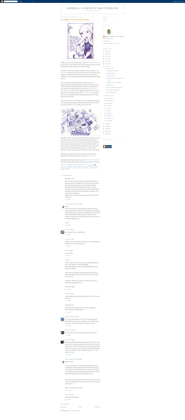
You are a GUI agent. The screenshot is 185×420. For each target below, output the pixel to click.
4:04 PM (67, 225)
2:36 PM (67, 246)
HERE (79, 65)
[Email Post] (94, 164)
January (109, 120)
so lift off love (110, 85)
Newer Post (63, 407)
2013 (106, 61)
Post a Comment (65, 404)
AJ (66, 166)
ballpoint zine (90, 166)
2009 (106, 126)
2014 (106, 59)
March (108, 115)
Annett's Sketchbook (70, 316)
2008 (106, 129)
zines (90, 167)
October (109, 98)
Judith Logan (68, 339)
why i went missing (111, 92)
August (109, 103)
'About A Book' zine (87, 93)
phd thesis (67, 250)
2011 (106, 66)
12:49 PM (68, 355)
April (108, 113)
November (109, 95)
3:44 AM (68, 289)
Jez (66, 260)
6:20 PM (67, 400)
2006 (106, 134)
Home (80, 407)
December (109, 68)
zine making (84, 167)
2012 (106, 64)
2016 (106, 54)
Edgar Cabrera (68, 330)
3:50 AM (68, 312)
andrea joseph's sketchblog (92, 8)
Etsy (96, 166)
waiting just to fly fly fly (112, 70)
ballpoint (81, 166)
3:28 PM (67, 199)
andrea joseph (72, 166)
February (109, 118)
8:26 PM (67, 325)
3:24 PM (67, 335)
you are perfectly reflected (113, 90)
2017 (106, 51)
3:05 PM (67, 255)
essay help (67, 394)
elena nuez (68, 229)
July (108, 105)
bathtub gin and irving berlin (113, 82)
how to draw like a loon (68, 167)
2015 (106, 56)
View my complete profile (111, 43)
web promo (68, 239)
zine (78, 167)
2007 (106, 131)
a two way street (110, 75)
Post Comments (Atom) (74, 410)
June (108, 108)
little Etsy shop (91, 156)
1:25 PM (67, 300)
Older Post (97, 407)
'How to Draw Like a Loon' (93, 62)
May (108, 110)
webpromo (68, 293)
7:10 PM (67, 234)
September (109, 100)
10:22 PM (68, 390)
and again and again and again (114, 87)
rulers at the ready (110, 73)
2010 (106, 124)
